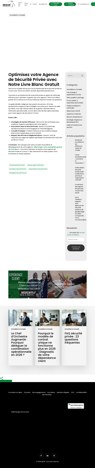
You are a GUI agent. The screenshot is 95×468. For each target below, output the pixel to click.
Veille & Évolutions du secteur (74, 126)
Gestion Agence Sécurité (35, 165)
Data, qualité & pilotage (75, 98)
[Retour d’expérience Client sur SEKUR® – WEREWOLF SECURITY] (28, 284)
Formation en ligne (15, 392)
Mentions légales (63, 392)
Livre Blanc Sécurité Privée (17, 169)
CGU (72, 392)
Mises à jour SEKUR (73, 111)
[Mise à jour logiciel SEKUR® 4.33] (67, 284)
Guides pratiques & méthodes (73, 107)
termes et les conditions (76, 234)
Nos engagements (39, 392)
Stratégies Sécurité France (17, 173)
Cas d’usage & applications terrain (74, 93)
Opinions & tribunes (74, 114)
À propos (27, 392)
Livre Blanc (51, 392)
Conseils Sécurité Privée (17, 165)
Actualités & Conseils (17, 15)
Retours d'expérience (74, 117)
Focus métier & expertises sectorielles (75, 101)
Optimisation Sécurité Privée (38, 169)
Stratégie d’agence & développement (74, 121)
